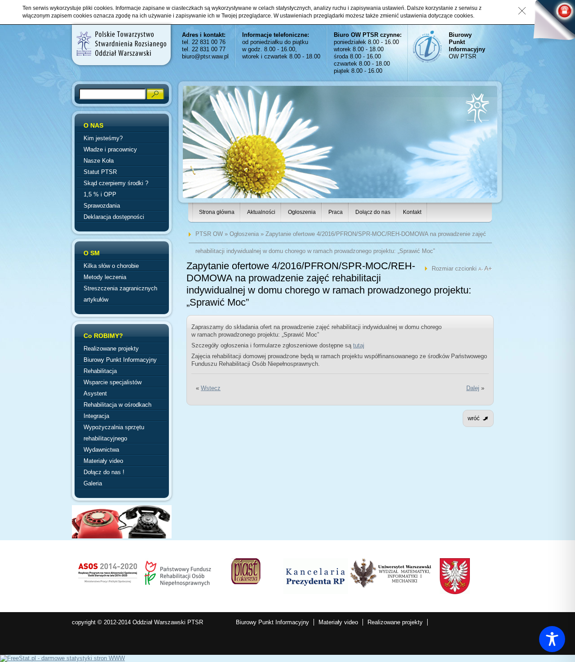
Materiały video (103, 461)
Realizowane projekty (111, 348)
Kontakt (412, 212)
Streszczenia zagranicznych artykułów (120, 294)
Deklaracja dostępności (114, 216)
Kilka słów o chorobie (111, 265)
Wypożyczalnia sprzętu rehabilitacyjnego (114, 433)
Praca (335, 212)
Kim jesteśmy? (103, 138)
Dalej (472, 388)
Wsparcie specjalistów (113, 382)
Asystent (95, 393)
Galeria (93, 483)
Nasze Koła (99, 160)
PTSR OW (209, 234)
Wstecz (211, 388)
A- (481, 269)
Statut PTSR (100, 172)
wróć (474, 418)
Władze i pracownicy (110, 149)
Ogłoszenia (302, 212)
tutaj (358, 345)
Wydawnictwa (101, 449)
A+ (488, 268)
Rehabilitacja (100, 371)
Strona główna (216, 212)
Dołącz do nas (372, 212)
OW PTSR (467, 45)
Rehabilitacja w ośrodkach (117, 404)
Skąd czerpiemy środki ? (116, 183)
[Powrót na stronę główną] (121, 43)
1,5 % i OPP (100, 194)
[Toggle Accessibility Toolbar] (552, 639)
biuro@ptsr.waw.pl (205, 56)
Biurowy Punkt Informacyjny (120, 359)
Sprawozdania (102, 205)
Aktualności (261, 212)
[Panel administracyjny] (550, 23)
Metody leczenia (105, 277)
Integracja (96, 416)
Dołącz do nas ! (104, 472)
